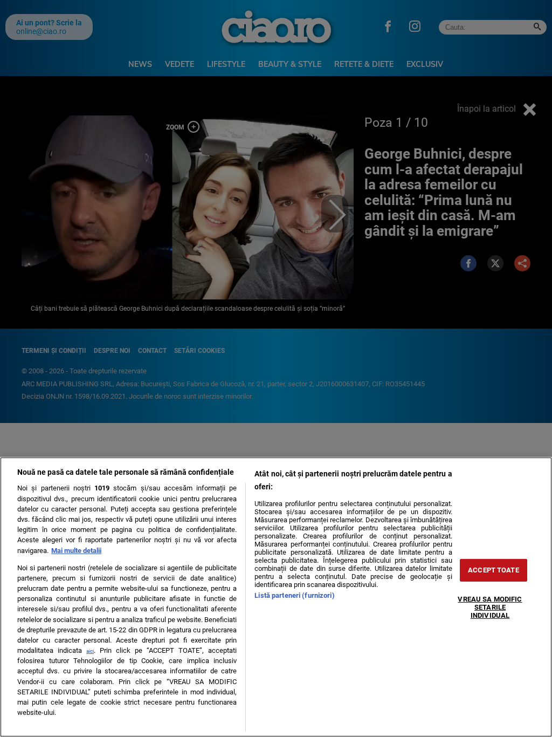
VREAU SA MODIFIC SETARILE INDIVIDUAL (490, 607)
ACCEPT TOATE (493, 570)
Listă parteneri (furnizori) (294, 595)
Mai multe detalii (76, 551)
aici (90, 650)
